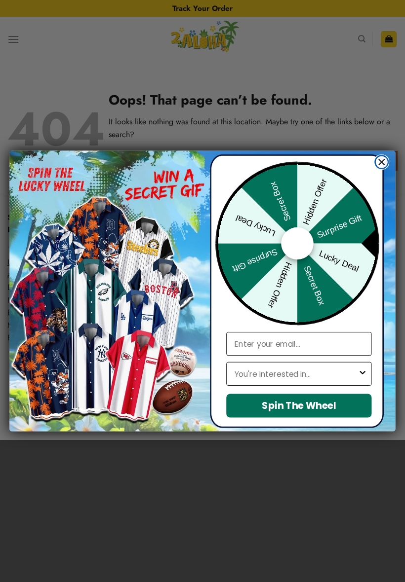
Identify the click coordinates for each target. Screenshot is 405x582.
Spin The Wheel (299, 405)
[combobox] (296, 374)
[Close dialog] (381, 162)
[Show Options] (362, 374)
